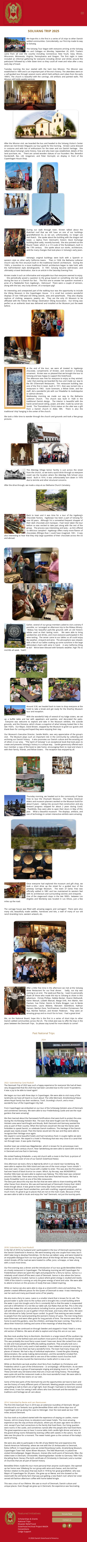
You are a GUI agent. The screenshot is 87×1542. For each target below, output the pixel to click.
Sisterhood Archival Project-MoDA (33, 1526)
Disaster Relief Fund (27, 1524)
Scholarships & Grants (28, 1519)
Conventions (23, 1529)
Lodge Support (24, 1531)
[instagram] (64, 1526)
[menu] (82, 13)
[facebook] (69, 1526)
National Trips (24, 1521)
